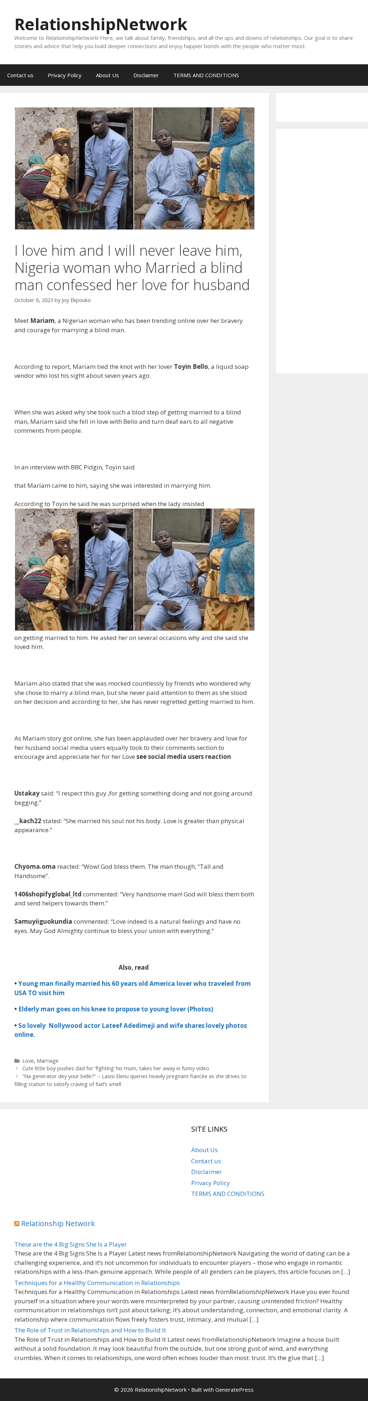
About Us (107, 75)
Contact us (20, 75)
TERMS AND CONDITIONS (206, 75)
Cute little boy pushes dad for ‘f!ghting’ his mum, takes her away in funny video (115, 1068)
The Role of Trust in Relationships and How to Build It (90, 1330)
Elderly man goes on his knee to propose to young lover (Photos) (115, 1009)
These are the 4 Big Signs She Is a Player (70, 1244)
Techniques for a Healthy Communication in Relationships (97, 1283)
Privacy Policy (65, 75)
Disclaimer (146, 75)
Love (28, 1060)
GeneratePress (234, 1389)
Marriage (48, 1060)
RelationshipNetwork (101, 24)
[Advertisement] (322, 251)
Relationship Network (58, 1223)
